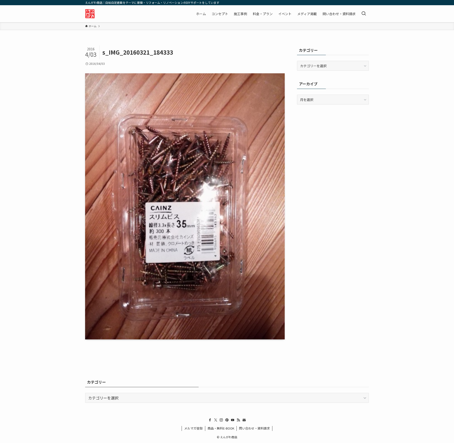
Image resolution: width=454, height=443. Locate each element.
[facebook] (210, 420)
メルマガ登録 (193, 428)
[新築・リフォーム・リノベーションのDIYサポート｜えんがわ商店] (90, 13)
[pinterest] (227, 420)
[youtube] (233, 420)
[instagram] (221, 420)
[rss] (238, 420)
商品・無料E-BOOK (221, 428)
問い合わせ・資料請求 (254, 428)
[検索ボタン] (363, 13)
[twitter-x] (216, 420)
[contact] (244, 420)
